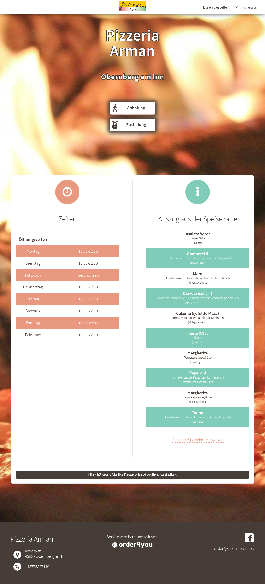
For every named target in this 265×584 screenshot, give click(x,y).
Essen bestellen (216, 7)
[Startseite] (132, 10)
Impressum (249, 7)
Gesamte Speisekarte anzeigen (198, 439)
